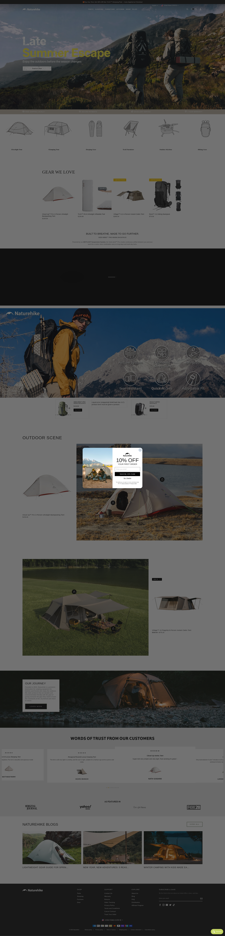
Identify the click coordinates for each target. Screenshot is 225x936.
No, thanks (127, 478)
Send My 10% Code (127, 474)
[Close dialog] (140, 450)
